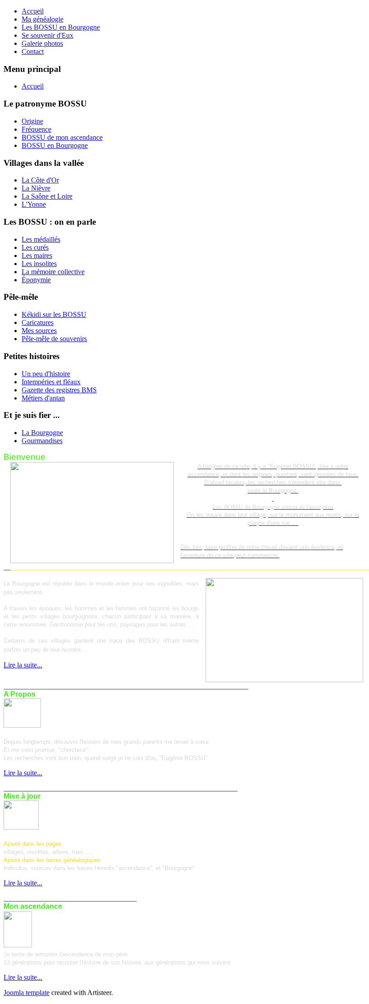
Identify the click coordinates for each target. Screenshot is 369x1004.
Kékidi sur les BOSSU (54, 314)
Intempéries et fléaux (51, 382)
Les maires (37, 255)
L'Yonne (34, 204)
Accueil (33, 11)
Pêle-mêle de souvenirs (54, 338)
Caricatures (38, 322)
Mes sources (39, 330)
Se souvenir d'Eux (47, 35)
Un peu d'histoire (46, 374)
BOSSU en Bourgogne (55, 145)
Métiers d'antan (43, 398)
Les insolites (39, 263)
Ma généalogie (42, 19)
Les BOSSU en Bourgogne (61, 27)
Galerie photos (42, 43)
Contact (33, 51)
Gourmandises (42, 440)
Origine (32, 121)
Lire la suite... (23, 665)
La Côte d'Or (40, 180)
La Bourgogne (42, 432)
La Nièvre (36, 188)
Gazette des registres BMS (59, 390)
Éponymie (36, 280)
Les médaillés (41, 239)
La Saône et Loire (47, 196)
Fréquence (36, 129)
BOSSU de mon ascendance (62, 137)
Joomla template (27, 992)
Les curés (35, 247)
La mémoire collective (53, 271)
